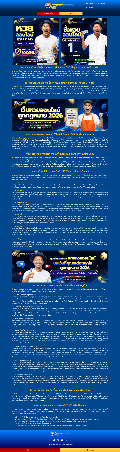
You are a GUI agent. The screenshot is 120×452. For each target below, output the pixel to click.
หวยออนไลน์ (89, 3)
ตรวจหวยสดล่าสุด (101, 3)
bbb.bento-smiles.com (66, 444)
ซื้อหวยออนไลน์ (16, 157)
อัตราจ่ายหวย (89, 7)
